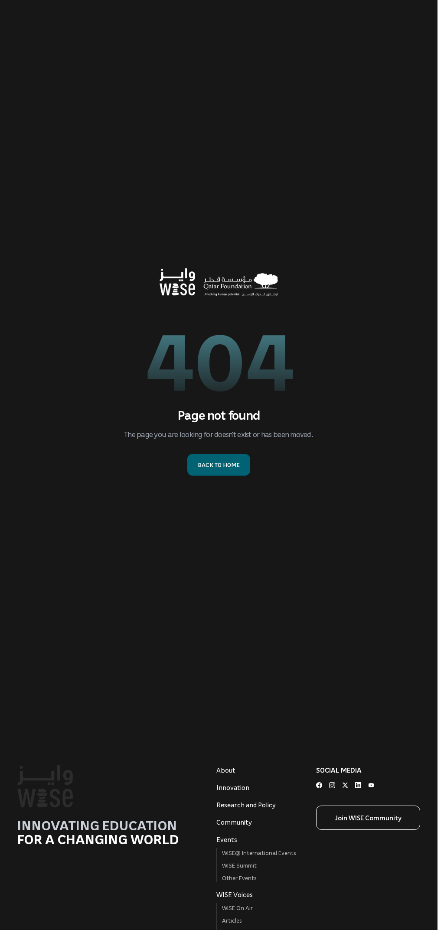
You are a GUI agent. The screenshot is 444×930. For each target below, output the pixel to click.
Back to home (219, 464)
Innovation (232, 787)
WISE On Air (237, 907)
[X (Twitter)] (345, 785)
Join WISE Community (368, 817)
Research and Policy (246, 804)
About (225, 770)
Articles (232, 920)
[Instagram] (332, 785)
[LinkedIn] (358, 785)
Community (234, 822)
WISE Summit (239, 865)
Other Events (239, 877)
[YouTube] (371, 785)
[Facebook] (319, 785)
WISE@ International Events (259, 852)
